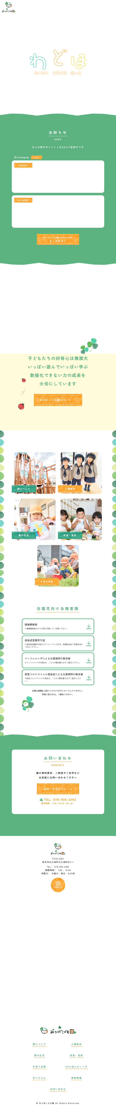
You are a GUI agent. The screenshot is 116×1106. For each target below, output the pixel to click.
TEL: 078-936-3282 (60, 799)
